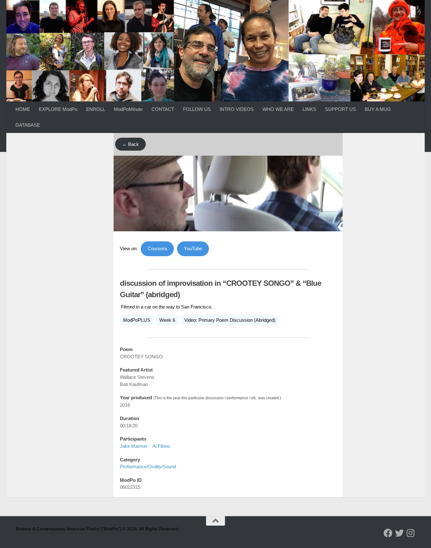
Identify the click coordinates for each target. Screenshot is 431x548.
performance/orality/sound (148, 466)
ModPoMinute (128, 109)
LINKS (309, 109)
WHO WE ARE (278, 109)
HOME (22, 109)
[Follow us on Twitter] (399, 533)
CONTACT (162, 109)
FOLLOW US (197, 109)
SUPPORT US (340, 109)
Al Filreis (161, 446)
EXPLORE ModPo (58, 109)
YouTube (193, 248)
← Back (130, 144)
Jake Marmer (134, 446)
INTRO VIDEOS (237, 109)
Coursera (157, 248)
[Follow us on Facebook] (388, 533)
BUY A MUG (378, 109)
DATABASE (27, 125)
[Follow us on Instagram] (410, 533)
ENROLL (95, 109)
